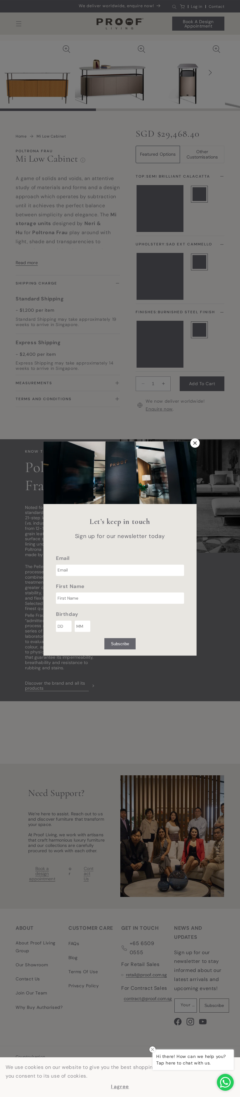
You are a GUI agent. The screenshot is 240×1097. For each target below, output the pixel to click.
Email (63, 558)
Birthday (67, 614)
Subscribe (120, 644)
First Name (70, 586)
